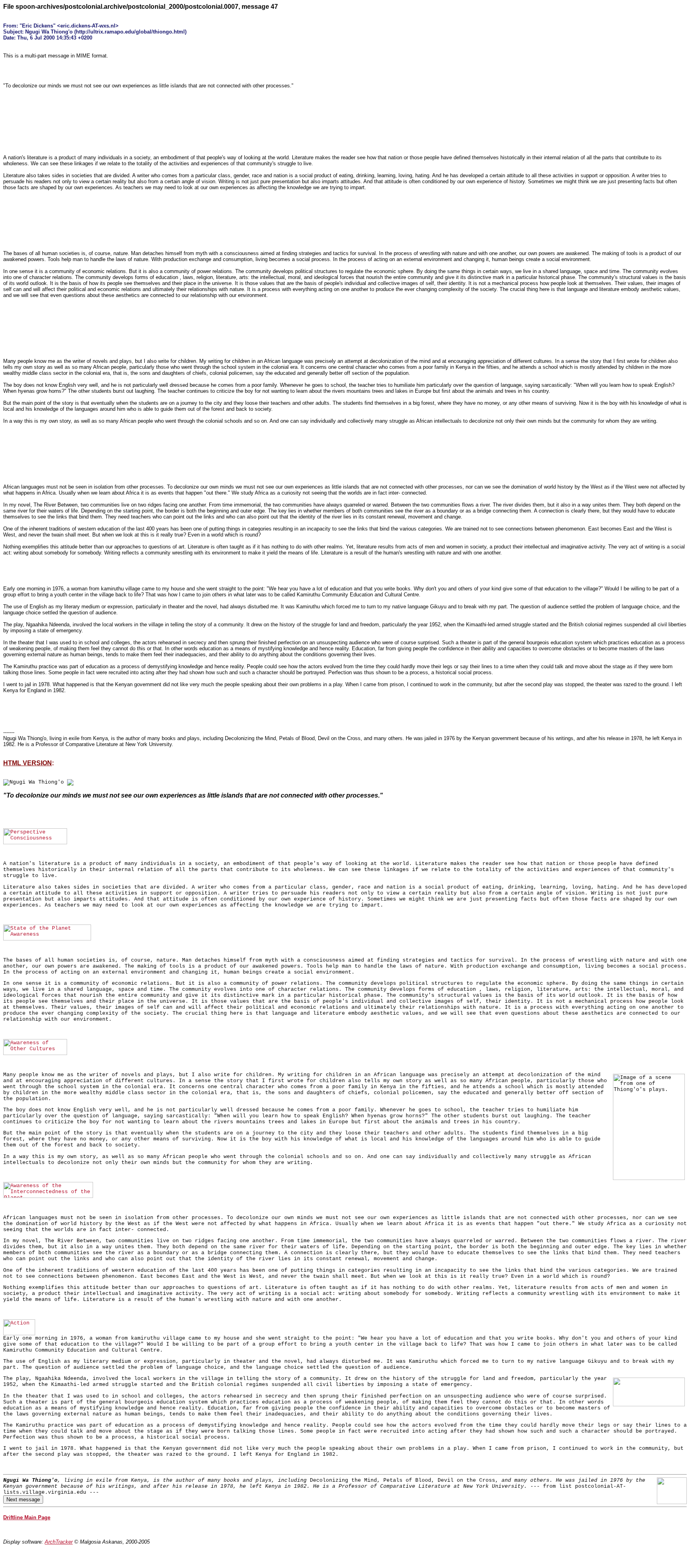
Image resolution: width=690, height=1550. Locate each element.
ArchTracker (59, 1542)
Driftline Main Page (26, 1517)
